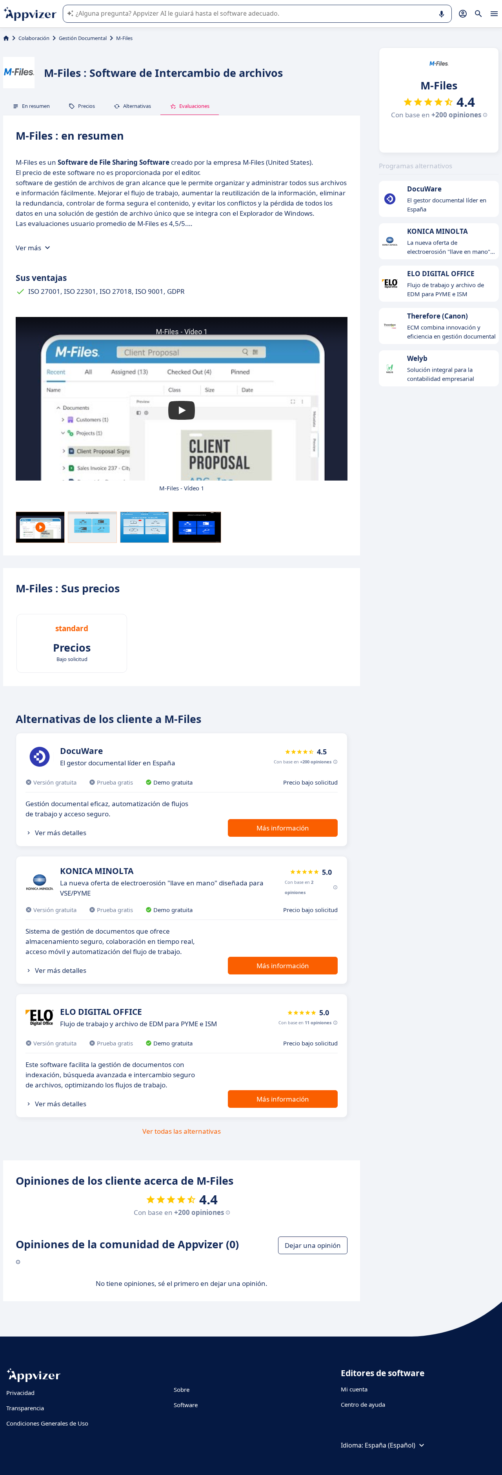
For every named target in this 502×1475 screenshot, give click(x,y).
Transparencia (25, 1408)
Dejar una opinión (313, 1245)
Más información (282, 827)
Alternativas (137, 105)
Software (186, 1405)
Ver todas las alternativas (181, 1131)
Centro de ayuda (363, 1404)
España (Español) (390, 1445)
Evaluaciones (194, 105)
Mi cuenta (354, 1389)
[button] (181, 410)
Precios (86, 105)
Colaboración (33, 38)
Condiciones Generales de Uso (47, 1423)
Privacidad (20, 1393)
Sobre (181, 1389)
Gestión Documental (83, 38)
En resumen (36, 105)
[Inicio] (6, 38)
